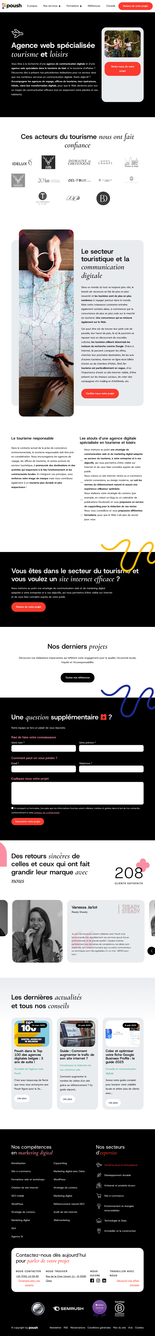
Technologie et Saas (115, 1220)
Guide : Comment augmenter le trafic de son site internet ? (77, 1054)
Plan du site (119, 1327)
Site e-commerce (21, 1171)
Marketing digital (20, 1220)
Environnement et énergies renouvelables (119, 1208)
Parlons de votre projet (135, 6)
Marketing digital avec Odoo (69, 1171)
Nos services (50, 5)
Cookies (139, 1327)
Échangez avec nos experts (29, 1283)
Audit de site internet (65, 1212)
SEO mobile (17, 1195)
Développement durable (117, 1175)
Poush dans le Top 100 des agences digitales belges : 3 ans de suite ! (28, 1056)
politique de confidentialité (47, 812)
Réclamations (77, 1327)
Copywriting (60, 1163)
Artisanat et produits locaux (119, 1185)
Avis (130, 1327)
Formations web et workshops (28, 1179)
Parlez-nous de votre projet (122, 68)
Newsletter (55, 1327)
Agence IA (17, 1236)
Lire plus (21, 1098)
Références (94, 5)
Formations (73, 5)
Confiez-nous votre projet (100, 393)
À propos (32, 5)
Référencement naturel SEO (69, 1204)
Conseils (110, 5)
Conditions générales (99, 1327)
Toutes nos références (77, 677)
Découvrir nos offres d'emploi (128, 1283)
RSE (66, 1327)
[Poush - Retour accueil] (11, 6)
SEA (13, 1228)
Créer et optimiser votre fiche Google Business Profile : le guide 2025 (120, 1056)
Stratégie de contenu (23, 1212)
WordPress (17, 1204)
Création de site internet (24, 1187)
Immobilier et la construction (120, 1230)
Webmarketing (62, 1220)
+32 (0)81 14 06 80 (27, 1276)
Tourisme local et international (120, 1165)
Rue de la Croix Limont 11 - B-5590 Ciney (66, 1278)
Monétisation (18, 1163)
